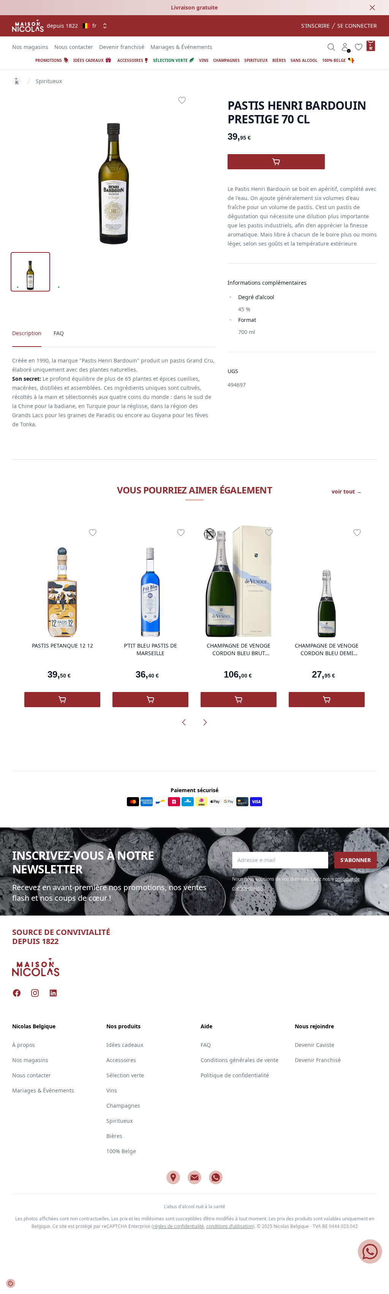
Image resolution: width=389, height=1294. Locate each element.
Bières (114, 1136)
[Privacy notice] (10, 1283)
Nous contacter (73, 46)
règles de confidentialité (178, 1226)
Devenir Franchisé (318, 1060)
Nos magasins (30, 46)
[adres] (173, 1177)
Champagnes (123, 1105)
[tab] (30, 272)
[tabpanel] (114, 168)
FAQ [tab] (59, 333)
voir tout (347, 491)
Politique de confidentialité (235, 1075)
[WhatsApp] (216, 1177)
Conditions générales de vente (239, 1060)
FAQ (206, 1044)
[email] (194, 1177)
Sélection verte (125, 1075)
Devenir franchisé (121, 46)
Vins (111, 1090)
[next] (205, 722)
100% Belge (121, 1151)
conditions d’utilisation (229, 1226)
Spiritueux (49, 81)
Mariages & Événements (181, 46)
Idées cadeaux (124, 1044)
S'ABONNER (355, 860)
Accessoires (121, 1060)
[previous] (184, 722)
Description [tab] (26, 333)
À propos (23, 1044)
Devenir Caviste (314, 1044)
